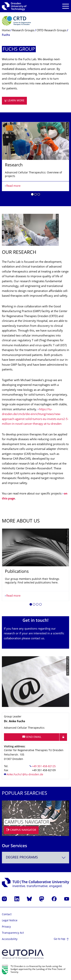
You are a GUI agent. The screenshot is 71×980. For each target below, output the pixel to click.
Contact (7, 914)
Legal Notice (9, 920)
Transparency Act (13, 933)
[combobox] (35, 857)
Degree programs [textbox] (22, 857)
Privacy (6, 927)
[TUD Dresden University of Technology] (14, 6)
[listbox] (35, 160)
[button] (32, 195)
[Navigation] (65, 6)
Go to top (59, 939)
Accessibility (9, 939)
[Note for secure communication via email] (63, 737)
